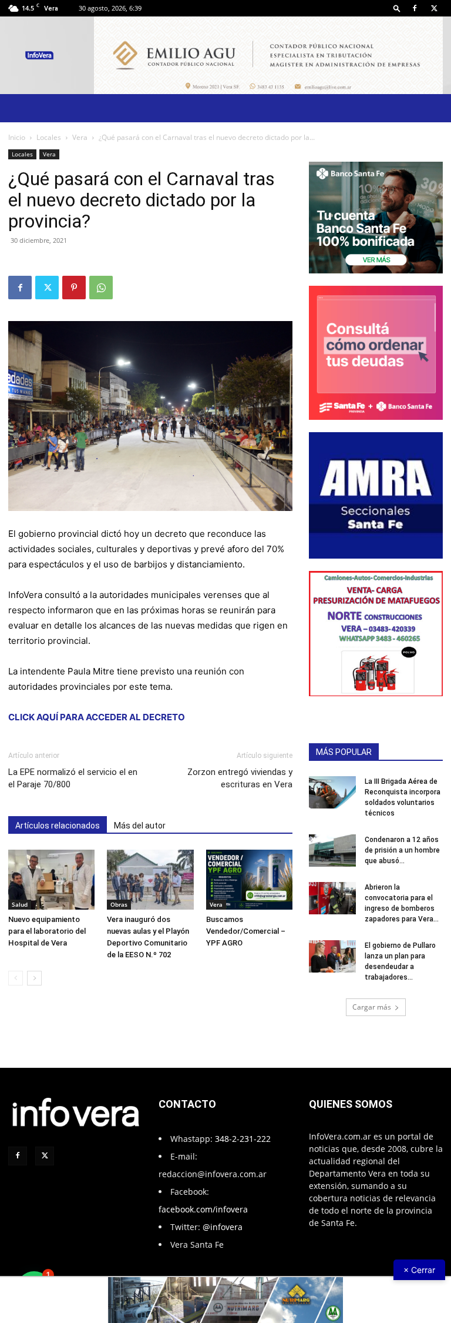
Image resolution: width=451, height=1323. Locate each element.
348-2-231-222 (243, 1138)
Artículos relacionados (57, 825)
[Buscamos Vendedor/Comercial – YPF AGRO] (249, 879)
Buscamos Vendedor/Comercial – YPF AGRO (245, 931)
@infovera (223, 1226)
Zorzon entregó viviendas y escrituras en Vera (239, 778)
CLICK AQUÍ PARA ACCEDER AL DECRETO (96, 717)
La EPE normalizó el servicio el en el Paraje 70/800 (72, 778)
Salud (20, 904)
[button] (397, 8)
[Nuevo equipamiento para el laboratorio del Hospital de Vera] (51, 879)
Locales (48, 137)
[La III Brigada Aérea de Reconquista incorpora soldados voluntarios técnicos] (332, 792)
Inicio (16, 137)
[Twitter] (434, 8)
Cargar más (371, 1007)
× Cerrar (419, 1270)
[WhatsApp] (101, 287)
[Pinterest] (74, 287)
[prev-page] (15, 978)
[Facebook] (414, 8)
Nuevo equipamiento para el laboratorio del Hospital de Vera (47, 931)
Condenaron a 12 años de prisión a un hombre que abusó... (402, 850)
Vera (79, 137)
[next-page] (34, 978)
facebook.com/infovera (203, 1209)
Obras (118, 904)
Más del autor (140, 825)
